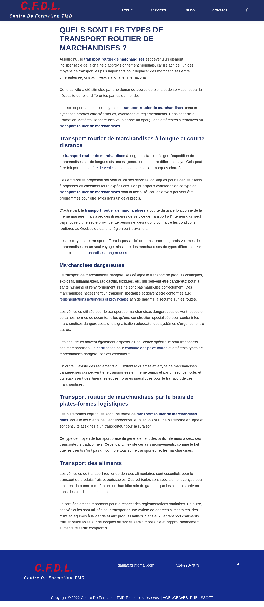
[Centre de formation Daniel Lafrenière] (54, 565)
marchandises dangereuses (104, 253)
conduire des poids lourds (146, 348)
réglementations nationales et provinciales (94, 299)
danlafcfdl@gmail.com (136, 565)
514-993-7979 (187, 565)
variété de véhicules (103, 168)
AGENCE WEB (175, 598)
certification (106, 348)
